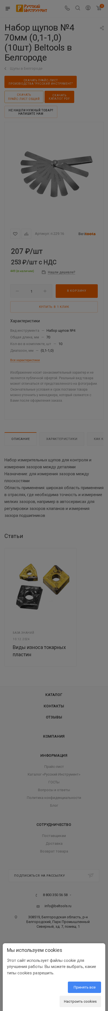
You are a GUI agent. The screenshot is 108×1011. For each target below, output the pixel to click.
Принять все (85, 987)
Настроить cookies (80, 1001)
